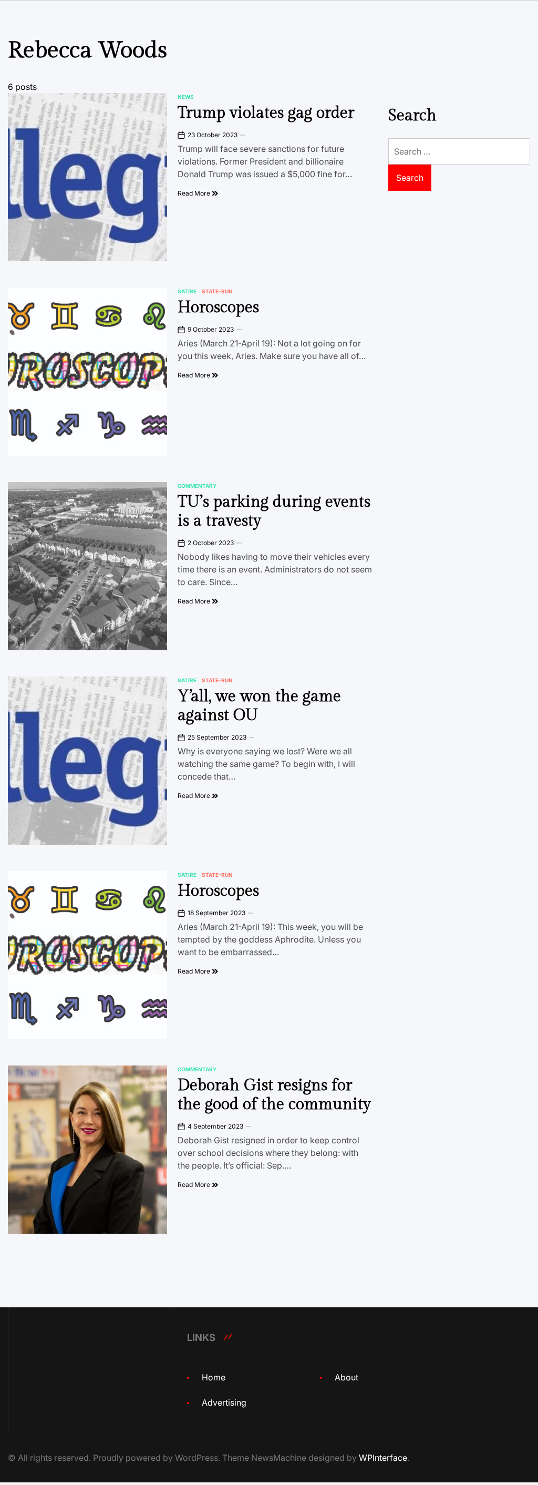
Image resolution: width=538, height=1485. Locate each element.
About (346, 1377)
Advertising (224, 1402)
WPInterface (383, 1457)
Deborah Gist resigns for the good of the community (274, 1095)
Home (213, 1377)
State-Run (217, 291)
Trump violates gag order (266, 113)
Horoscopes (218, 307)
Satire (187, 291)
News (186, 97)
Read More (195, 193)
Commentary (197, 486)
